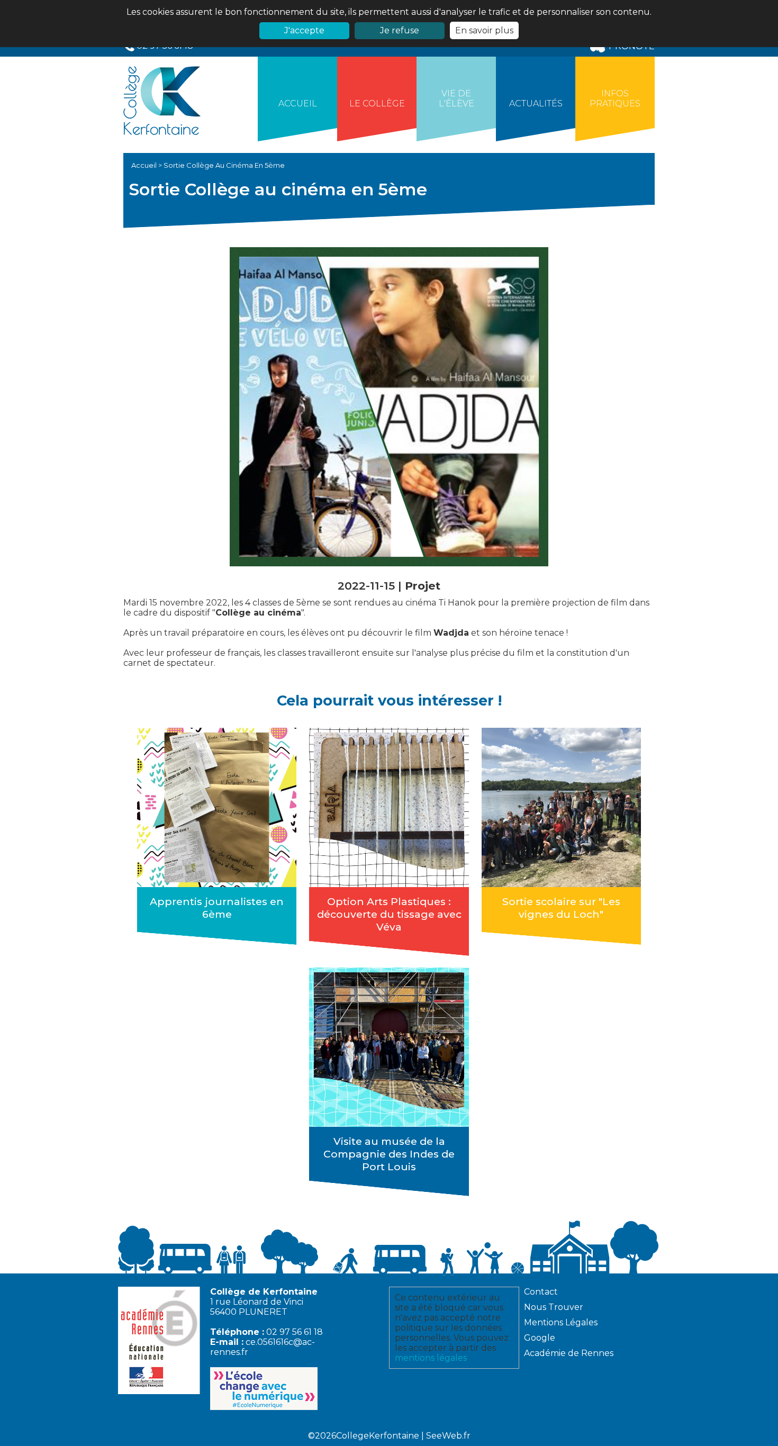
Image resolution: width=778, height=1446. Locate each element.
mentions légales (431, 1358)
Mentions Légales (561, 1322)
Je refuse (399, 30)
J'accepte (304, 30)
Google (539, 1338)
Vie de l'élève (456, 98)
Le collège (377, 103)
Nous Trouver (553, 1307)
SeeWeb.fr (448, 1436)
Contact (541, 1292)
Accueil (297, 103)
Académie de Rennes (568, 1353)
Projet (422, 585)
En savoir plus (484, 30)
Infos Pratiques (615, 98)
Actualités (536, 103)
